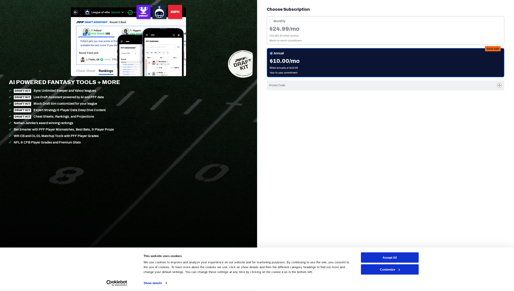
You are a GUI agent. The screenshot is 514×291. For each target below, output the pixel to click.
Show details (153, 283)
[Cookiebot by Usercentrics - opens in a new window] (116, 283)
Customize (387, 269)
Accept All (390, 257)
